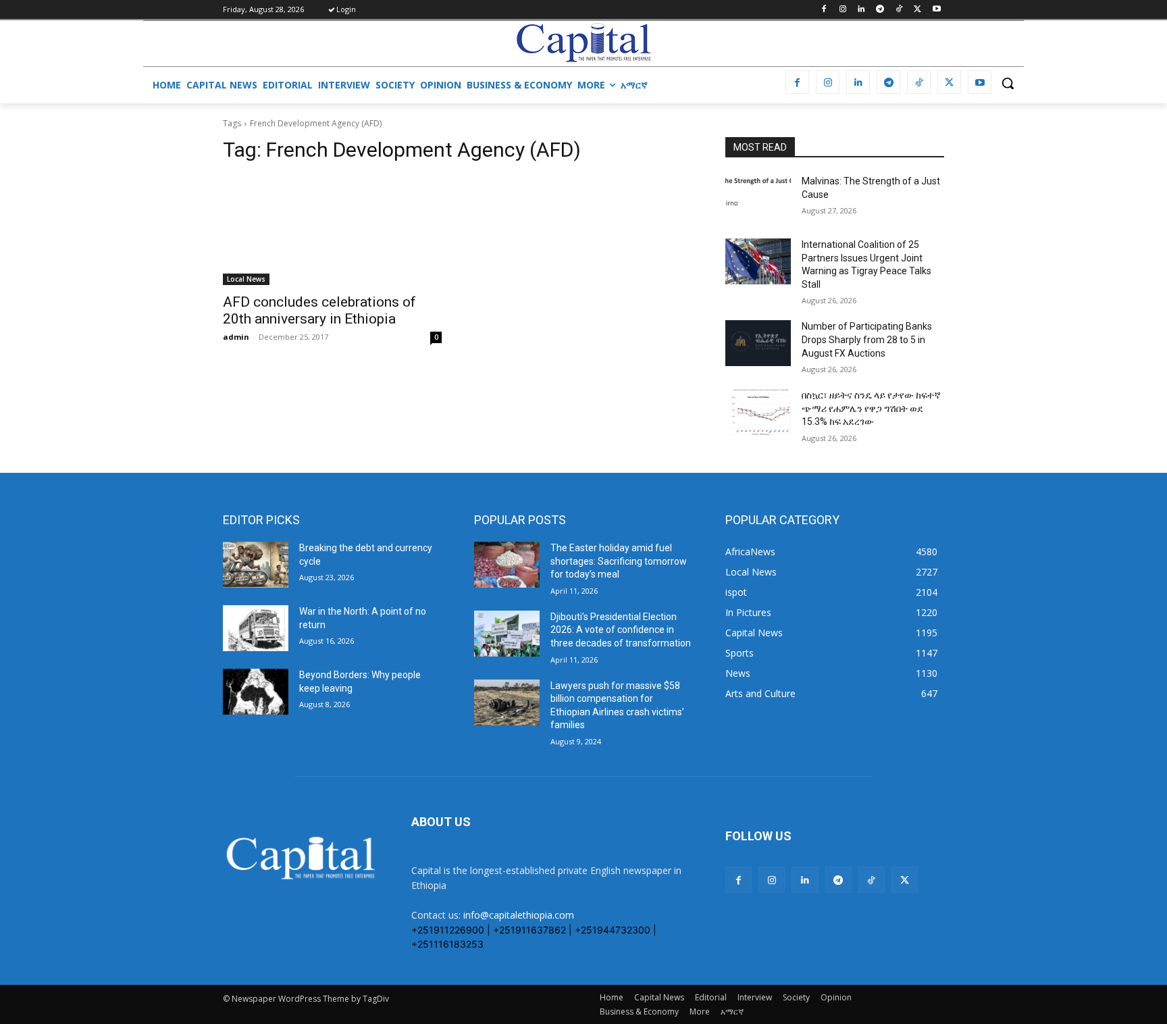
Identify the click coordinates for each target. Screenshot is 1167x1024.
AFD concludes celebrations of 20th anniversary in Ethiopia (319, 310)
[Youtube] (936, 10)
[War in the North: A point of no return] (255, 628)
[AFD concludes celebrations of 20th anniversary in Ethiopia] (332, 230)
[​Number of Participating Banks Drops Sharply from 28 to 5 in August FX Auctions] (758, 343)
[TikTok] (899, 10)
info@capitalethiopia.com (518, 914)
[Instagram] (842, 10)
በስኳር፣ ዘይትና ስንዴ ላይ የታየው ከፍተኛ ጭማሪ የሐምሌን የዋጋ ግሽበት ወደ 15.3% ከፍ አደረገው (871, 408)
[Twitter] (917, 10)
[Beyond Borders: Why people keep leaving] (255, 692)
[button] (1007, 83)
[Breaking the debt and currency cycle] (255, 565)
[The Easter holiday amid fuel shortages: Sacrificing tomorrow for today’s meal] (507, 565)
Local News (246, 279)
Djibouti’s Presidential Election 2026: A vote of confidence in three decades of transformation (620, 629)
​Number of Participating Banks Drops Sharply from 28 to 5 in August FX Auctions (867, 339)
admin (236, 337)
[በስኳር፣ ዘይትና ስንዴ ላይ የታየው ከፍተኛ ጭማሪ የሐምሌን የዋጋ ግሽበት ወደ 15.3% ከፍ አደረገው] (758, 412)
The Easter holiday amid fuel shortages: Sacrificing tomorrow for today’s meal (618, 561)
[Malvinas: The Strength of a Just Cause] (758, 198)
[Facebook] (823, 10)
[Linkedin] (861, 10)
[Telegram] (880, 10)
